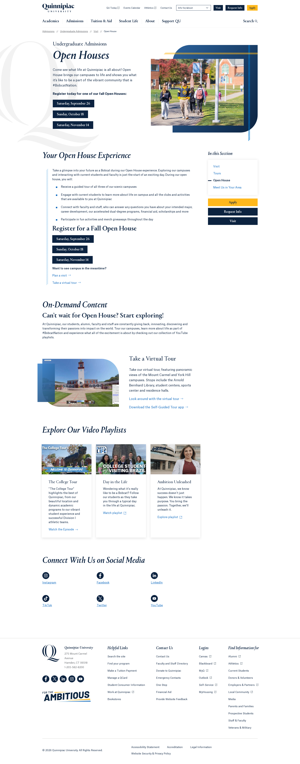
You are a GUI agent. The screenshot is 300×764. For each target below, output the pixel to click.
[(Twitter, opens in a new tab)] (54, 678)
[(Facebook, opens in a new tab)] (45, 678)
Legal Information (201, 747)
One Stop (161, 685)
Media (232, 699)
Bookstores (114, 699)
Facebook (103, 582)
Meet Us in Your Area (227, 187)
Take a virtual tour (64, 283)
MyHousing (207, 692)
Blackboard (207, 664)
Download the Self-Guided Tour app (156, 407)
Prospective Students (240, 713)
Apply (233, 202)
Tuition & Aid (101, 21)
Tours (217, 173)
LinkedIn (157, 582)
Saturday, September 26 (73, 103)
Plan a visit (59, 275)
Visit (96, 31)
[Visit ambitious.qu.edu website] (66, 696)
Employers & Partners (243, 685)
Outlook (205, 678)
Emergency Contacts (168, 678)
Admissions (75, 21)
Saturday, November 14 (73, 125)
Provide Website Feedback (171, 699)
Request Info (241, 212)
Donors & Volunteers (240, 678)
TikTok (47, 605)
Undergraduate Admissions (74, 31)
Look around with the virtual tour (154, 398)
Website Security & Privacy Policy (151, 754)
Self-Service (208, 685)
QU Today (112, 8)
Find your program (118, 664)
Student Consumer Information (126, 685)
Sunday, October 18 (70, 114)
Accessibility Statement (145, 747)
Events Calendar (132, 8)
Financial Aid (163, 692)
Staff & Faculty (237, 721)
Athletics (150, 8)
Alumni (234, 656)
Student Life (128, 21)
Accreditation (175, 747)
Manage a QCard (117, 678)
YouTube (157, 605)
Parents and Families (241, 706)
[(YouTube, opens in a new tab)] (80, 678)
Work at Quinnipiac (120, 692)
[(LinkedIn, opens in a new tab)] (63, 678)
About (150, 21)
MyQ (203, 671)
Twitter (102, 605)
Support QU (171, 21)
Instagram (49, 582)
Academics (50, 21)
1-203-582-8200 (74, 667)
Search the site (116, 656)
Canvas (205, 656)
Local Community (240, 692)
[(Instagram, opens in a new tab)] (71, 678)
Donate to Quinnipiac (168, 671)
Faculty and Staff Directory (172, 664)
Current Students (238, 671)
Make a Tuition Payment (122, 671)
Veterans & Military (239, 728)
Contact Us (166, 8)
